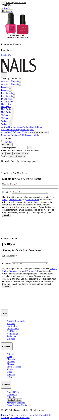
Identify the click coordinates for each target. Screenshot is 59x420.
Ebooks (33, 127)
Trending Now (12, 2)
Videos (12, 129)
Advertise (28, 132)
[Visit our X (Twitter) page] (4, 5)
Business (5, 87)
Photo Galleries (14, 367)
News (10, 127)
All (3, 153)
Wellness (5, 121)
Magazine (17, 127)
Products (26, 127)
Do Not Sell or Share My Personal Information (26, 416)
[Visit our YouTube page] (6, 5)
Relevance (20, 156)
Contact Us (19, 132)
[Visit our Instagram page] (10, 5)
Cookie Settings (41, 132)
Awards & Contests (10, 81)
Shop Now (6, 55)
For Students (7, 93)
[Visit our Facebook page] (2, 5)
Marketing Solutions (10, 135)
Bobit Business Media (29, 135)
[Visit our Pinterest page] (8, 5)
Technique (6, 115)
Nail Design (6, 109)
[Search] (29, 147)
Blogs (18, 129)
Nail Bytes (6, 104)
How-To (24, 129)
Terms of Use (20, 415)
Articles (22, 2)
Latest (11, 156)
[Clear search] (31, 147)
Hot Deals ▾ (7, 11)
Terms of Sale (32, 415)
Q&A (31, 129)
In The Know (7, 99)
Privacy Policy (7, 415)
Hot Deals (6, 145)
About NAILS (7, 132)
